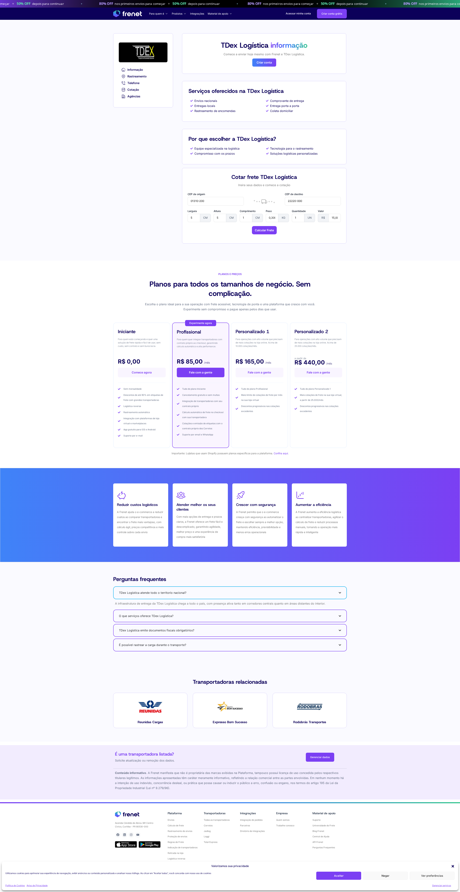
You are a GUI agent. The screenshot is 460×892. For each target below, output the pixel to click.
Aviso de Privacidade (37, 885)
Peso (269, 211)
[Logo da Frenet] (127, 13)
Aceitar (339, 875)
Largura (192, 211)
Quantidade (299, 211)
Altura (217, 211)
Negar (385, 875)
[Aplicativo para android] (150, 844)
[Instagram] (131, 835)
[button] (453, 866)
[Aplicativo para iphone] (126, 844)
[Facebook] (118, 835)
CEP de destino (294, 194)
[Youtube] (138, 835)
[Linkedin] (124, 835)
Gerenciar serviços (441, 885)
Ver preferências (432, 875)
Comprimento (248, 211)
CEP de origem (196, 194)
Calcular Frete (264, 230)
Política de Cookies (15, 885)
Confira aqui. (281, 453)
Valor (321, 211)
